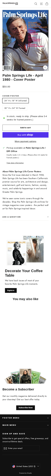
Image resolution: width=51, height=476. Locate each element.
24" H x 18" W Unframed (15, 100)
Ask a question (11, 217)
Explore (10, 290)
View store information (15, 163)
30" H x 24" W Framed (14, 108)
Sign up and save (13, 433)
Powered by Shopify (25, 473)
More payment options (25, 141)
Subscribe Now (26, 407)
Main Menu (9, 425)
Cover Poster (10, 96)
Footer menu (10, 418)
